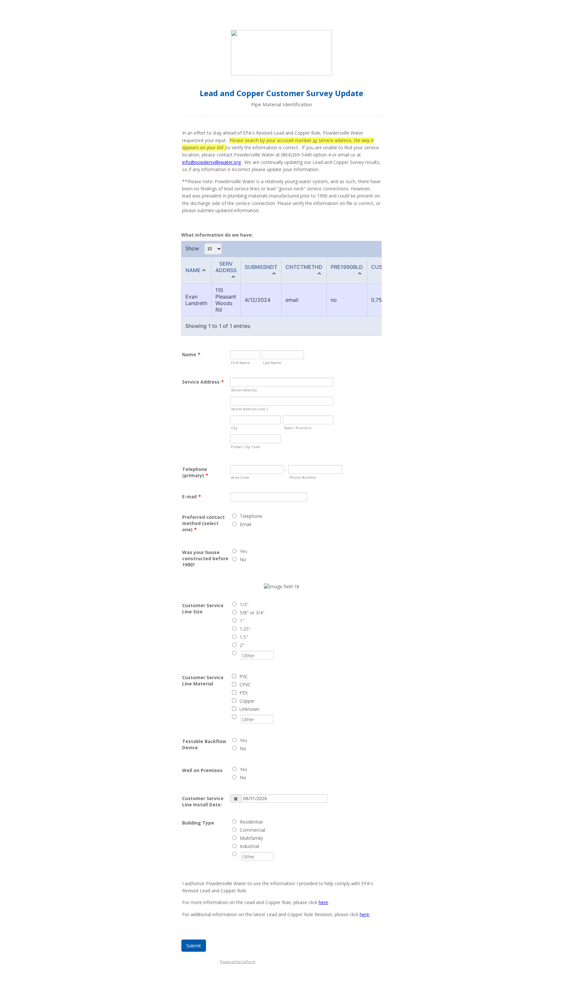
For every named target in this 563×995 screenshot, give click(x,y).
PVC (243, 676)
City (234, 427)
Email (245, 524)
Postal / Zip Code (245, 446)
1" (242, 621)
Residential (251, 822)
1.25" (245, 629)
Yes (243, 551)
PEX (243, 693)
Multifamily (251, 838)
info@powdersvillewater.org (211, 162)
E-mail (191, 496)
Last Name (272, 362)
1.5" (244, 637)
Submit (193, 946)
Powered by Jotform (237, 961)
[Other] (240, 653)
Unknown (249, 709)
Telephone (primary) (195, 472)
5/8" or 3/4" (252, 612)
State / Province (297, 427)
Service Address (203, 382)
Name (191, 354)
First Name (240, 362)
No (243, 559)
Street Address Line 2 (249, 408)
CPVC (245, 684)
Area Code (240, 477)
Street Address (244, 390)
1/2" (244, 604)
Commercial (252, 830)
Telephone (251, 516)
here (323, 902)
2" (242, 645)
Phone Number (302, 477)
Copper (247, 701)
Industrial (249, 846)
